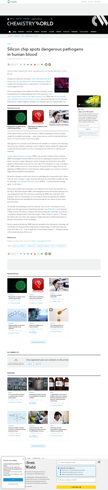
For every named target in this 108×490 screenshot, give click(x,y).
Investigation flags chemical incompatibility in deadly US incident (37, 396)
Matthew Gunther (15, 58)
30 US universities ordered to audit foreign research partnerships (16, 396)
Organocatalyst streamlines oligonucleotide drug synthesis (16, 327)
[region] (13, 473)
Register (18, 19)
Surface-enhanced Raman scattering (19, 156)
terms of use (83, 133)
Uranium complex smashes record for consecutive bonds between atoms (17, 429)
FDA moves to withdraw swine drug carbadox (36, 297)
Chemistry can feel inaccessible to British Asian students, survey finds (58, 429)
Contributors (36, 458)
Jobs (22, 36)
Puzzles (36, 36)
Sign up (88, 129)
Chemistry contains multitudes (58, 125)
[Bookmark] (49, 64)
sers (53, 246)
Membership (97, 1)
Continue (75, 487)
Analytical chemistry (19, 246)
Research (11, 294)
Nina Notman (57, 331)
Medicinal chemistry (43, 246)
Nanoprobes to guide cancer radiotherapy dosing (16, 127)
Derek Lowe (56, 301)
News (9, 44)
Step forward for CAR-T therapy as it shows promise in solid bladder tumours (37, 429)
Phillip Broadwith (33, 332)
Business (31, 294)
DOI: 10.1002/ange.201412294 (41, 241)
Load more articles (38, 342)
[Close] (23, 459)
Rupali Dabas (14, 333)
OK (13, 479)
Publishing (84, 1)
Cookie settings (13, 484)
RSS (43, 458)
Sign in (30, 364)
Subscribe (26, 19)
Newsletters (17, 36)
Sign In (12, 19)
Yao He (12, 139)
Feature (52, 323)
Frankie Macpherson (33, 436)
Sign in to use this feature (61, 61)
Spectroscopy (61, 246)
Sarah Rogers (15, 303)
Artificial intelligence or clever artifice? (36, 326)
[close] (68, 61)
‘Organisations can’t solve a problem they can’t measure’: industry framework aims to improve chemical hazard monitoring (59, 398)
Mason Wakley (57, 405)
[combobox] (41, 19)
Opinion (52, 293)
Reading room (29, 36)
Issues (29, 458)
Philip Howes (52, 209)
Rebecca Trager (37, 303)
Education (90, 1)
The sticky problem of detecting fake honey (56, 326)
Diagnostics (31, 246)
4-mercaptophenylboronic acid (27, 181)
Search (51, 18)
